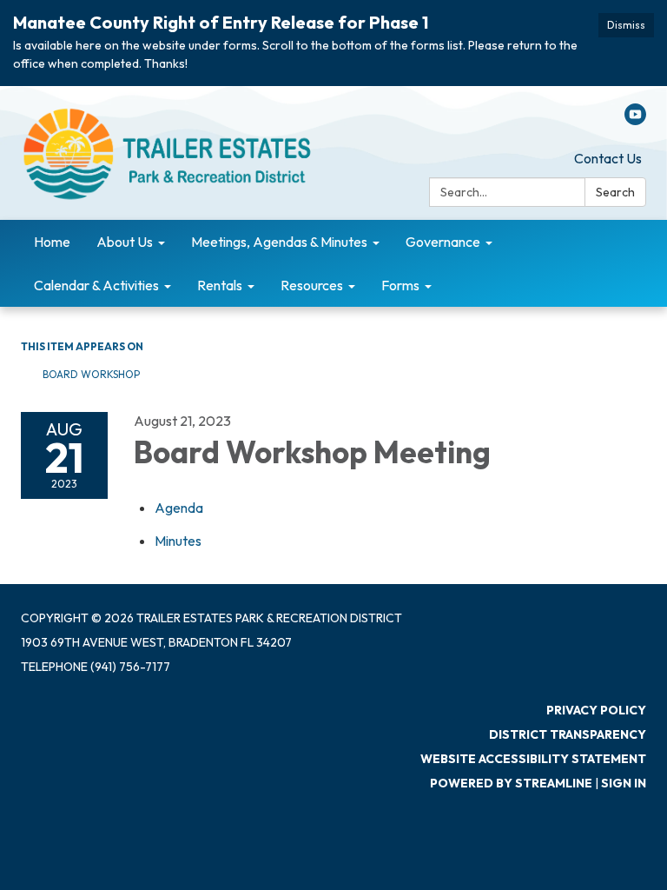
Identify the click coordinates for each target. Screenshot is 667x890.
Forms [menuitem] (400, 285)
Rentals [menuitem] (219, 285)
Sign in (623, 783)
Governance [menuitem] (443, 241)
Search (615, 192)
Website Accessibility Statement (533, 759)
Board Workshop (91, 374)
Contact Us (608, 158)
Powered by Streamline (511, 783)
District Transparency (567, 734)
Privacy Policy (596, 710)
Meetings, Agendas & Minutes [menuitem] (279, 241)
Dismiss (626, 24)
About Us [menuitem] (124, 241)
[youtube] (635, 120)
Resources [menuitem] (312, 285)
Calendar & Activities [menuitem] (96, 285)
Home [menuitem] (52, 241)
